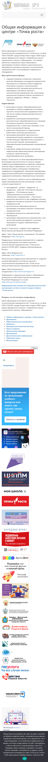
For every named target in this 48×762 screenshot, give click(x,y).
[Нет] (45, 746)
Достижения (11, 333)
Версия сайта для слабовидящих (20, 351)
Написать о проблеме (15, 420)
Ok (25, 758)
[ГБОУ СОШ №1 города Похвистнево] (24, 5)
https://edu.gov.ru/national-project (14, 282)
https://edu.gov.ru (17, 236)
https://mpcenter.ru (18, 255)
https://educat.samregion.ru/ (23, 271)
